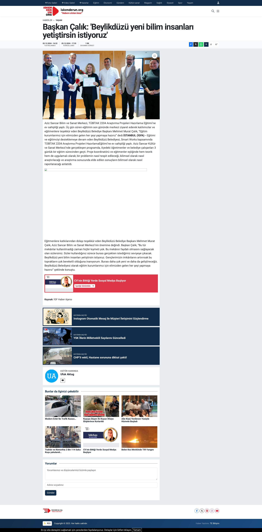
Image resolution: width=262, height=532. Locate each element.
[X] (202, 511)
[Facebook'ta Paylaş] (191, 44)
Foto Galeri (52, 3)
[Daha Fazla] (206, 44)
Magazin (148, 3)
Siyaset (170, 3)
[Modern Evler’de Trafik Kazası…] (63, 406)
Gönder (51, 492)
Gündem (120, 3)
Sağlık (159, 3)
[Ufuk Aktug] (51, 376)
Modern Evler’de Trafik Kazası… (60, 418)
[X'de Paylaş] (195, 44)
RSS (48, 523)
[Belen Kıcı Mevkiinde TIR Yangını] (139, 437)
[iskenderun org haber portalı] (64, 10)
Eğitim (96, 3)
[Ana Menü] (218, 11)
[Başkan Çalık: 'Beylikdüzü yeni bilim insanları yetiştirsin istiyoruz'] (101, 85)
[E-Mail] (62, 380)
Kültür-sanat (134, 3)
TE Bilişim (214, 523)
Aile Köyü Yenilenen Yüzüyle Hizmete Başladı (135, 420)
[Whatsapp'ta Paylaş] (201, 44)
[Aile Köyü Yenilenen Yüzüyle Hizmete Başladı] (139, 406)
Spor (180, 3)
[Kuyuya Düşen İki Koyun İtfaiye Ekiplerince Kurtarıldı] (101, 406)
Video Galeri (69, 3)
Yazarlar (85, 3)
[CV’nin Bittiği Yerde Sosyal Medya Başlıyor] (101, 437)
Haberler (47, 20)
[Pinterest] (207, 511)
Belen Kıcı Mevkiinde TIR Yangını (137, 449)
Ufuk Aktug (67, 374)
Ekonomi (108, 3)
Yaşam (190, 3)
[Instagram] (212, 511)
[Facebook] (197, 511)
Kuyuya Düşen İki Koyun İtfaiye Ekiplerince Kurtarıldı (98, 420)
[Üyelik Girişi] (217, 3)
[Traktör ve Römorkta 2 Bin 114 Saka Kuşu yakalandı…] (63, 437)
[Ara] (213, 11)
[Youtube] (217, 511)
